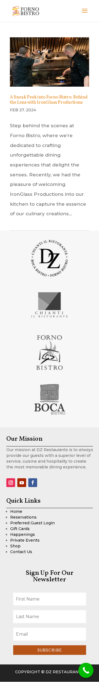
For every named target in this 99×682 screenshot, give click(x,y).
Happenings (22, 534)
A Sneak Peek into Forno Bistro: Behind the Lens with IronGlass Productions (49, 100)
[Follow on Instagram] (10, 482)
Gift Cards (20, 528)
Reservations (23, 517)
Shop (15, 546)
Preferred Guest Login (32, 522)
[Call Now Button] (86, 670)
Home (16, 511)
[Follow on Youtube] (21, 482)
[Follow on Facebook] (32, 482)
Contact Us (21, 551)
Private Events (25, 540)
